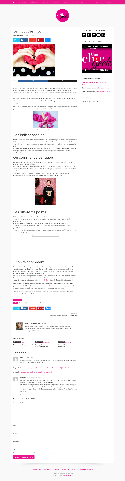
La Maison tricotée (45, 286)
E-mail (15, 433)
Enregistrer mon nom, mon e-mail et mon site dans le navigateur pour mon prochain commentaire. (44, 453)
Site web (16, 442)
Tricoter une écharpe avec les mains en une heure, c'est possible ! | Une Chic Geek (45, 368)
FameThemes (68, 475)
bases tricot (22, 303)
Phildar (45, 280)
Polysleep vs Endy (104, 88)
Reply (35, 357)
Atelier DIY (55, 2)
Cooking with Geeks (77, 2)
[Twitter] (42, 323)
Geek (65, 2)
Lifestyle (45, 2)
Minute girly (26, 300)
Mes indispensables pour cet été (23, 345)
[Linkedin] (45, 323)
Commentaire (18, 403)
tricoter (40, 303)
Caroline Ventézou (18, 35)
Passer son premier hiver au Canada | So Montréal (36, 372)
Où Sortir (34, 2)
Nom (15, 425)
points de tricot (32, 303)
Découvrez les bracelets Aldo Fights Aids (63, 315)
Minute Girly (22, 2)
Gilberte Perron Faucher (90, 82)
